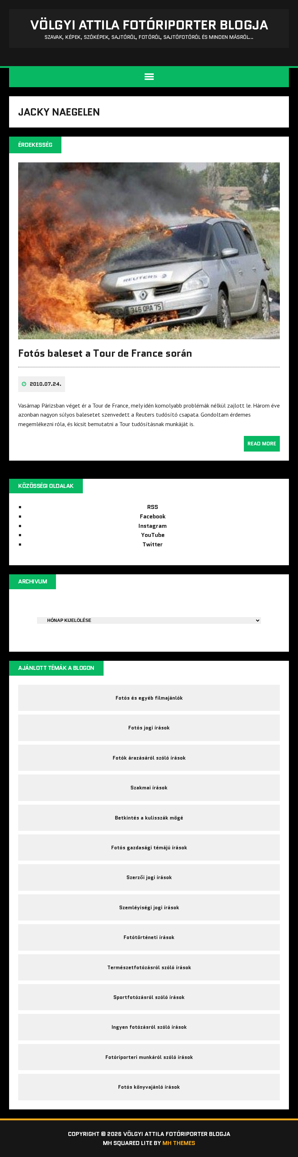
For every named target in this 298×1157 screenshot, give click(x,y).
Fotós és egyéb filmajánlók (149, 697)
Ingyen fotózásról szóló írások (149, 1027)
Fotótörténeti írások (149, 937)
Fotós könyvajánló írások (149, 1087)
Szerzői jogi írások (149, 877)
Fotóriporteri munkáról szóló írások (149, 1057)
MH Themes (178, 1143)
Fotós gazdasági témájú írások (149, 847)
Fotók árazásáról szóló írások (149, 757)
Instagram (152, 526)
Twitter (152, 544)
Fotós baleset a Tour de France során (105, 353)
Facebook (153, 516)
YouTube (153, 535)
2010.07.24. (45, 384)
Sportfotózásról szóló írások (149, 997)
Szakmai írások (149, 787)
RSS (152, 507)
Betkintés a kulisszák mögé (149, 817)
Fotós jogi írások (149, 727)
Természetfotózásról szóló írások (149, 967)
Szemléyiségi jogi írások (149, 907)
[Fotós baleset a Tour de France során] (149, 334)
